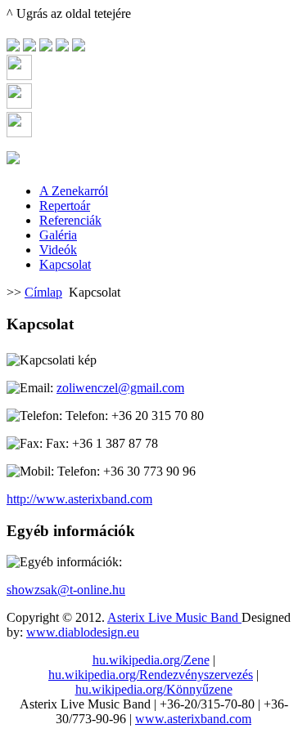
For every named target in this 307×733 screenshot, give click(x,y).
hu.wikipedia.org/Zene (151, 660)
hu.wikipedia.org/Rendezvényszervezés (150, 675)
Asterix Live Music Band (174, 617)
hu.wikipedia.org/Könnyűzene (154, 689)
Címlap (43, 292)
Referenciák (70, 220)
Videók (58, 250)
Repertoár (64, 205)
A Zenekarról (73, 191)
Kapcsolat (65, 264)
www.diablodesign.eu (82, 632)
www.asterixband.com (193, 719)
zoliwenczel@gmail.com (120, 388)
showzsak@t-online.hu (66, 590)
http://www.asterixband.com (79, 499)
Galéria (58, 235)
